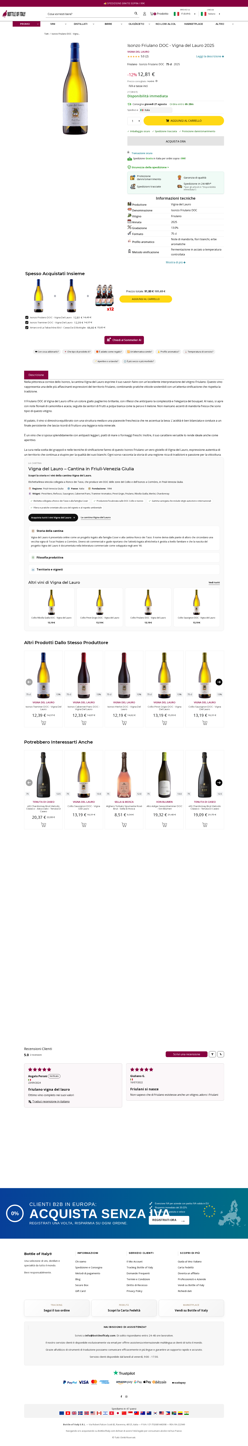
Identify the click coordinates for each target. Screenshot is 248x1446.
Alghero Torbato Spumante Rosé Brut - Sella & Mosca (124, 807)
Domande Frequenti (138, 1273)
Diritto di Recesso (137, 1285)
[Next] (219, 682)
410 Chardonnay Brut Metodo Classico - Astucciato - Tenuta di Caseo (43, 809)
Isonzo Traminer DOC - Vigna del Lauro (51, 322)
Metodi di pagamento (87, 1273)
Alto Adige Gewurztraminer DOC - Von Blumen (164, 807)
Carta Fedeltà (186, 1267)
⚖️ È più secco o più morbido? (139, 361)
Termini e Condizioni (138, 1279)
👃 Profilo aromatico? (168, 351)
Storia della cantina (50, 531)
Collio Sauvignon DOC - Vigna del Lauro (204, 708)
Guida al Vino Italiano (190, 1261)
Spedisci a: (132, 110)
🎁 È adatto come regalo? (109, 351)
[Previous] (29, 682)
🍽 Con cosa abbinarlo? (47, 351)
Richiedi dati (185, 1291)
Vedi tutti (214, 582)
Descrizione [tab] (36, 375)
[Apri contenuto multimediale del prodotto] (75, 89)
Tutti (46, 33)
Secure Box (81, 1285)
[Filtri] (212, 1054)
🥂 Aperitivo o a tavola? (106, 361)
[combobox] (89, 13)
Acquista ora (176, 141)
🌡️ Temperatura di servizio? (199, 351)
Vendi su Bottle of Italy (191, 1285)
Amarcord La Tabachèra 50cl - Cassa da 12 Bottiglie (58, 327)
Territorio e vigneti (50, 569)
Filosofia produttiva (50, 557)
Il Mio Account (135, 1261)
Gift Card (80, 1291)
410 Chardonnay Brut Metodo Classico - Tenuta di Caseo (205, 807)
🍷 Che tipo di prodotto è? (77, 351)
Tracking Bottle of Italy (140, 1267)
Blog (77, 1279)
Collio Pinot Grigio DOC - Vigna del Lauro (164, 708)
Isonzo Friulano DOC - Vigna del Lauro (51, 317)
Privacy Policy (134, 1291)
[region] (75, 89)
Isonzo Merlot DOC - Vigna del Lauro (124, 708)
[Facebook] (121, 1396)
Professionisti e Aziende (192, 1279)
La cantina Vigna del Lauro (96, 517)
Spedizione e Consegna (88, 1267)
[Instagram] (126, 1396)
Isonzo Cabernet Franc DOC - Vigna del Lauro (84, 708)
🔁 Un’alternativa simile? (139, 351)
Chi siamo (80, 1261)
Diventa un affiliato (188, 1273)
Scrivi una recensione (186, 1054)
